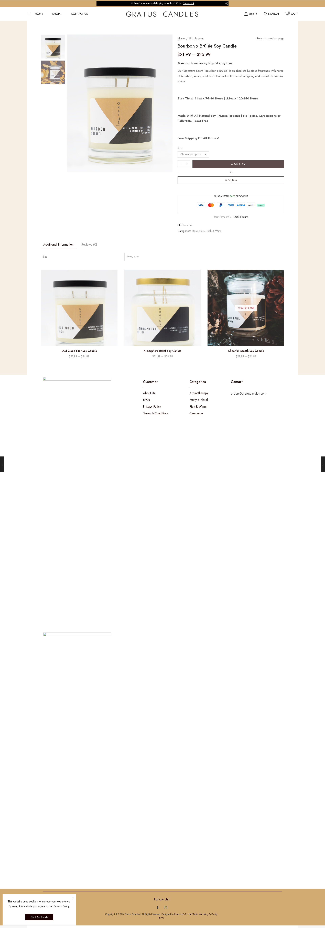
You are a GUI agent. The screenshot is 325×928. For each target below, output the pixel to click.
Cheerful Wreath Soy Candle (246, 351)
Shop (56, 14)
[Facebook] (157, 907)
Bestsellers (198, 231)
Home (39, 14)
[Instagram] (165, 907)
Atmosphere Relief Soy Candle (162, 351)
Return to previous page (270, 38)
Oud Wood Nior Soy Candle (79, 351)
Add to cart (240, 164)
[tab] (58, 244)
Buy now (232, 180)
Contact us (79, 14)
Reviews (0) (89, 244)
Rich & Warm (196, 38)
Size (180, 148)
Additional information (58, 244)
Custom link (188, 3)
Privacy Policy (61, 906)
